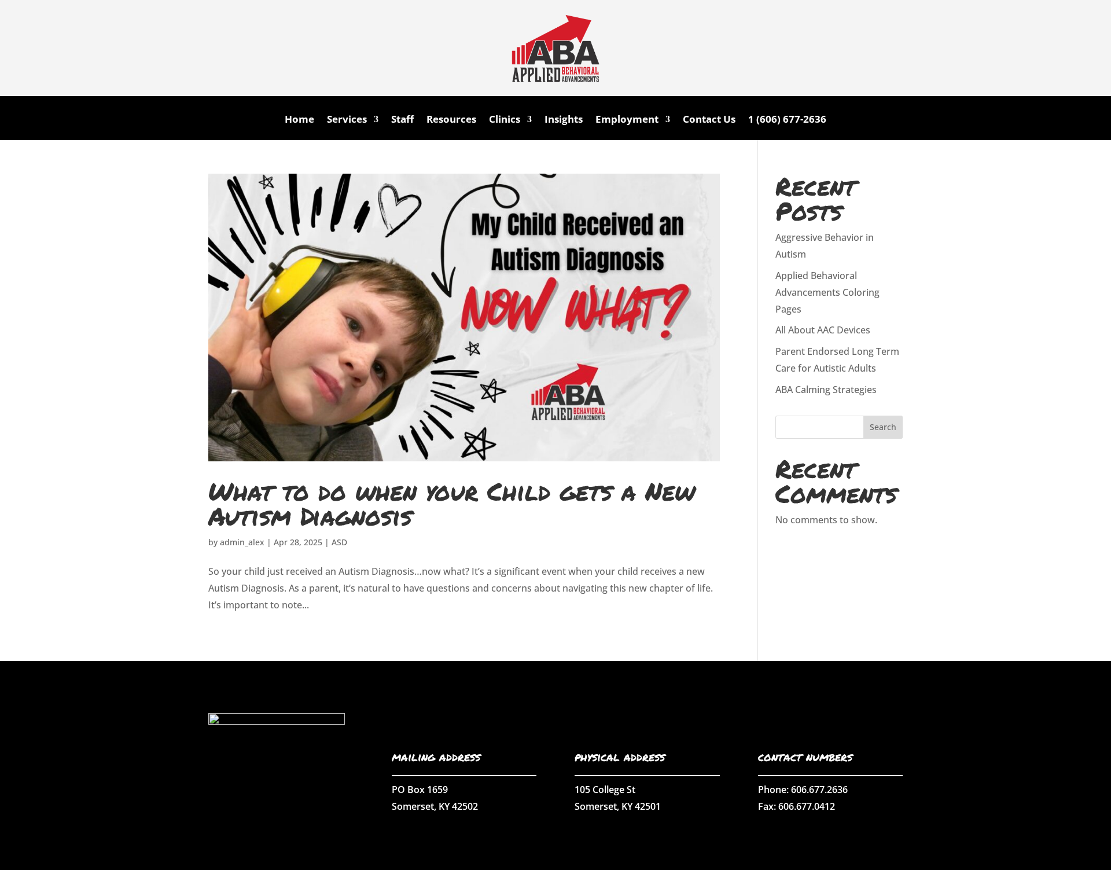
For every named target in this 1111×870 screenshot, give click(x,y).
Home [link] (299, 120)
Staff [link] (402, 120)
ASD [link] (339, 542)
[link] (555, 92)
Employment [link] (626, 120)
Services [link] (347, 120)
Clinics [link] (504, 120)
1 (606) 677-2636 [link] (787, 120)
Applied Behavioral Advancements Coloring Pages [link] (827, 292)
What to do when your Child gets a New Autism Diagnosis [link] (451, 503)
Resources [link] (451, 120)
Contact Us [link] (709, 120)
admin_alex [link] (242, 542)
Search (883, 426)
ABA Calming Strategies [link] (826, 389)
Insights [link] (564, 120)
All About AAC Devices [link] (822, 330)
